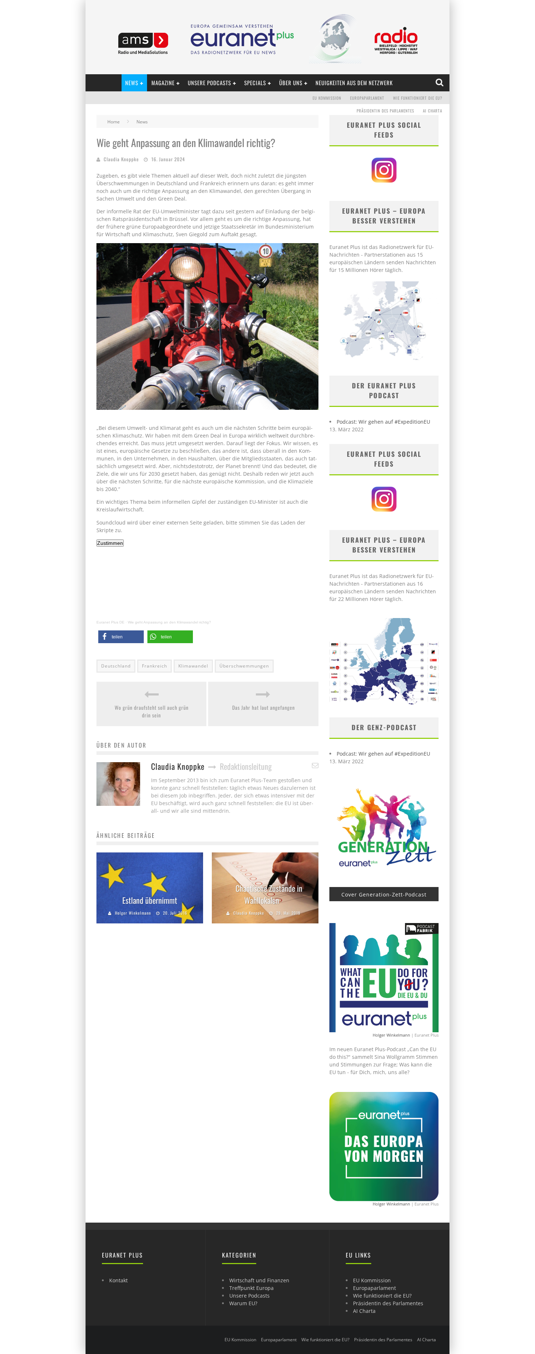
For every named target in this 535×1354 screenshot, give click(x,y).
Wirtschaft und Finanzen (259, 1280)
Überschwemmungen (244, 666)
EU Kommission (327, 98)
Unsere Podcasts (209, 83)
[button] (121, 636)
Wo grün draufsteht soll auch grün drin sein (152, 711)
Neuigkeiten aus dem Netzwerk (354, 83)
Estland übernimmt (149, 900)
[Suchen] (440, 82)
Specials (255, 83)
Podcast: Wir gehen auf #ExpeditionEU (383, 421)
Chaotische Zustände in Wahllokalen (268, 894)
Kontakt (118, 1280)
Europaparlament (367, 98)
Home (113, 122)
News (131, 83)
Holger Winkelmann (133, 913)
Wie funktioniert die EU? (417, 98)
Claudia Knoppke (121, 159)
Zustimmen (110, 543)
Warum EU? (243, 1303)
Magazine (163, 83)
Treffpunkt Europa (251, 1287)
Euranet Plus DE (110, 622)
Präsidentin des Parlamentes (385, 111)
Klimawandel (193, 666)
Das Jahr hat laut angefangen (263, 707)
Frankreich (154, 666)
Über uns (290, 83)
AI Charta (432, 111)
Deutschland (116, 666)
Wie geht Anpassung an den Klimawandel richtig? (169, 622)
